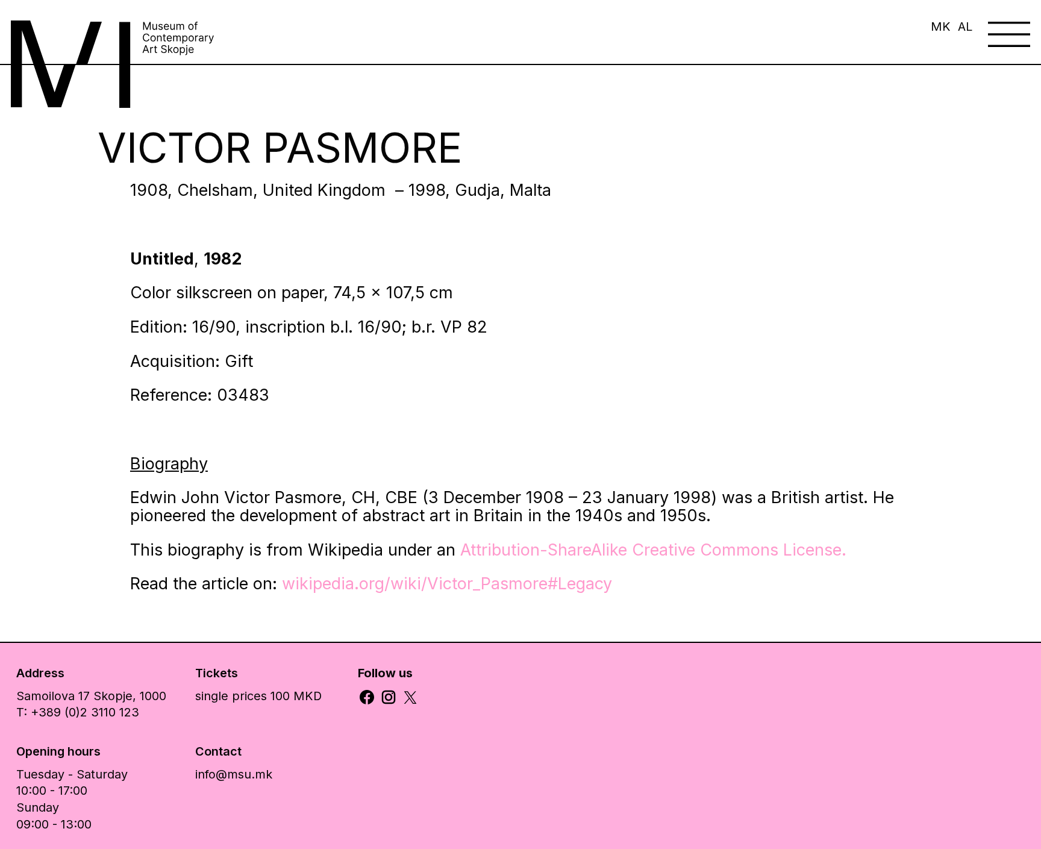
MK (941, 26)
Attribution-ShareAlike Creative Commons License (651, 550)
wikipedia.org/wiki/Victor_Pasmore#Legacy (447, 584)
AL (965, 26)
